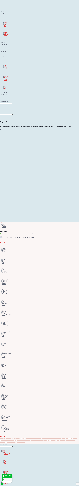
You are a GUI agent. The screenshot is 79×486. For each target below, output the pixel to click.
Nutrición (5, 29)
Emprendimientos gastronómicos (7, 314)
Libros (3, 366)
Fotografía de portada (5, 341)
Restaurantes (4, 42)
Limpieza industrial (5, 368)
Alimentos (3, 253)
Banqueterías (4, 262)
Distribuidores (4, 94)
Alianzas (3, 251)
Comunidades (4, 294)
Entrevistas (5, 23)
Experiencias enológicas (6, 330)
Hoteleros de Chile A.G (5, 351)
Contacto (4, 49)
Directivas (3, 308)
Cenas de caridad (5, 279)
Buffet (3, 268)
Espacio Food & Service (55, 438)
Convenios (3, 298)
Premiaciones (4, 389)
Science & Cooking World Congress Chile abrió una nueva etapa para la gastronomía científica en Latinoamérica (19, 239)
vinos (15, 442)
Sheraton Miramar (68, 440)
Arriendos (3, 257)
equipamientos (4, 319)
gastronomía (70, 438)
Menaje (3, 371)
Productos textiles (4, 396)
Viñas (18, 442)
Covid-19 (37, 438)
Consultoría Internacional (6, 297)
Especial (3, 322)
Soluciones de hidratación (6, 415)
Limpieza (3, 367)
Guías (3, 345)
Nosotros (4, 11)
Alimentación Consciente (6, 252)
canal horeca (21, 438)
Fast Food (3, 333)
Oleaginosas (4, 378)
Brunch (3, 267)
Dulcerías (3, 312)
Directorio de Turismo (5, 309)
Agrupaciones (4, 249)
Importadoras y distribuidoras (6, 353)
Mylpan (27, 440)
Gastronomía (4, 343)
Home (1, 119)
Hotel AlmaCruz (7, 440)
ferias (66, 438)
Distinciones (4, 310)
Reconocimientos (6, 34)
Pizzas (3, 385)
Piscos (3, 384)
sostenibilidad (73, 440)
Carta (3, 275)
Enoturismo (4, 317)
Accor (1, 438)
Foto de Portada (4, 340)
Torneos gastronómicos (5, 427)
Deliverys (3, 304)
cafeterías (13, 438)
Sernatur (64, 440)
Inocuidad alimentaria (5, 361)
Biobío (5, 119)
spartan (3, 419)
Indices (5, 75)
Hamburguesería (4, 347)
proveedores (47, 440)
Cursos (3, 301)
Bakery (3, 261)
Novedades (4, 376)
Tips (4, 86)
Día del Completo (4, 306)
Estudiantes (4, 326)
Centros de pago (4, 281)
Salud (3, 410)
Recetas (5, 33)
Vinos (5, 40)
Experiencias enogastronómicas (7, 329)
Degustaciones (4, 303)
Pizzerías (3, 386)
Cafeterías (5, 65)
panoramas (35, 440)
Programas (5, 32)
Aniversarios (6, 17)
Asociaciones (4, 260)
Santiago (61, 440)
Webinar (3, 434)
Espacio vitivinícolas (5, 320)
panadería (29, 440)
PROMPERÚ (3, 399)
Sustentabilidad (4, 421)
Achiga (5, 15)
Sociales (5, 36)
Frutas (3, 342)
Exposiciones (4, 332)
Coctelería (3, 291)
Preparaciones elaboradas (6, 391)
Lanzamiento (6, 76)
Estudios (3, 327)
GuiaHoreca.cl (4, 228)
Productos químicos (5, 395)
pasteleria (39, 440)
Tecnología (5, 37)
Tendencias (6, 38)
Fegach (3, 335)
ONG (3, 379)
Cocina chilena (4, 290)
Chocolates (4, 288)
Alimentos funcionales (5, 254)
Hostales (3, 350)
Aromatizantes (4, 256)
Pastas (3, 382)
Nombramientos (4, 373)
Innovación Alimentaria (5, 360)
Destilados (3, 305)
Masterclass (4, 370)
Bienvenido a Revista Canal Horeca (8, 475)
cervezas (31, 438)
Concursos (5, 21)
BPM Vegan (4, 266)
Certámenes (4, 284)
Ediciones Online (4, 226)
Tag (2, 119)
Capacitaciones (6, 19)
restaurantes (55, 440)
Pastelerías (4, 383)
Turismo (5, 39)
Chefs (3, 287)
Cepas (3, 282)
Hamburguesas (4, 346)
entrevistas (49, 438)
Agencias (3, 248)
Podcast (3, 388)
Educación (3, 313)
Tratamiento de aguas (5, 429)
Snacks (3, 412)
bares (10, 438)
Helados (75, 438)
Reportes (5, 35)
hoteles (15, 440)
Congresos (4, 296)
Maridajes (3, 369)
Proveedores (4, 44)
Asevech (3, 259)
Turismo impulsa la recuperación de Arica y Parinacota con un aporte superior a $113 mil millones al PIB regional (20, 234)
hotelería (11, 440)
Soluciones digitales (5, 417)
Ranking (3, 403)
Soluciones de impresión (6, 416)
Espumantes (4, 324)
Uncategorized (4, 431)
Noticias (3, 13)
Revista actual (4, 51)
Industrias (3, 356)
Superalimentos (4, 420)
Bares (3, 263)
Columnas (5, 20)
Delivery (40, 438)
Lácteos (3, 364)
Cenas (3, 278)
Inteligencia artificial (5, 362)
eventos (60, 438)
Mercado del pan (4, 372)
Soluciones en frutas (5, 418)
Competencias (4, 293)
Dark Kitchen (4, 302)
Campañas (5, 18)
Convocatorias (4, 299)
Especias (3, 323)
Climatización (4, 289)
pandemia (32, 440)
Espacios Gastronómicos (6, 321)
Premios (3, 390)
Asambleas (4, 258)
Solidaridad (4, 414)
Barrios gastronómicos (5, 264)
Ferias (3, 336)
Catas (3, 276)
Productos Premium (5, 394)
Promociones (4, 398)
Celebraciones (4, 277)
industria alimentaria (23, 440)
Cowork (3, 300)
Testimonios (4, 425)
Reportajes (3, 406)
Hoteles (5, 26)
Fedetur (3, 334)
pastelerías (42, 440)
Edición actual (4, 227)
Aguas (3, 250)
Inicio (3, 9)
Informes (3, 357)
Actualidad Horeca (7, 16)
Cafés (3, 269)
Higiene (5, 25)
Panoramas (4, 381)
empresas (3, 315)
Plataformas (6, 30)
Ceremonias (4, 283)
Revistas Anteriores (5, 53)
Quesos (3, 402)
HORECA (2, 440)
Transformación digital (5, 428)
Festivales (3, 337)
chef (33, 438)
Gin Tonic (3, 344)
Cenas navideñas (4, 280)
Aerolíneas (3, 247)
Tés (2, 424)
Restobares (4, 409)
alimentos (7, 438)
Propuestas (4, 400)
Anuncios (3, 255)
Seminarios (4, 411)
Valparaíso (12, 442)
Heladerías (4, 348)
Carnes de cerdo (4, 274)
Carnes (3, 273)
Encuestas (5, 22)
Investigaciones (4, 363)
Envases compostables (5, 318)
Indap (5, 27)
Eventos (5, 24)
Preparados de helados (5, 392)
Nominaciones (4, 374)
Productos (5, 31)
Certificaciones (4, 285)
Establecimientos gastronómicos (7, 325)
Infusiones (3, 358)
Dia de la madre (44, 438)
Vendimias (3, 432)
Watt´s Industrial (22, 442)
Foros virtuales (4, 339)
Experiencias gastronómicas (6, 331)
